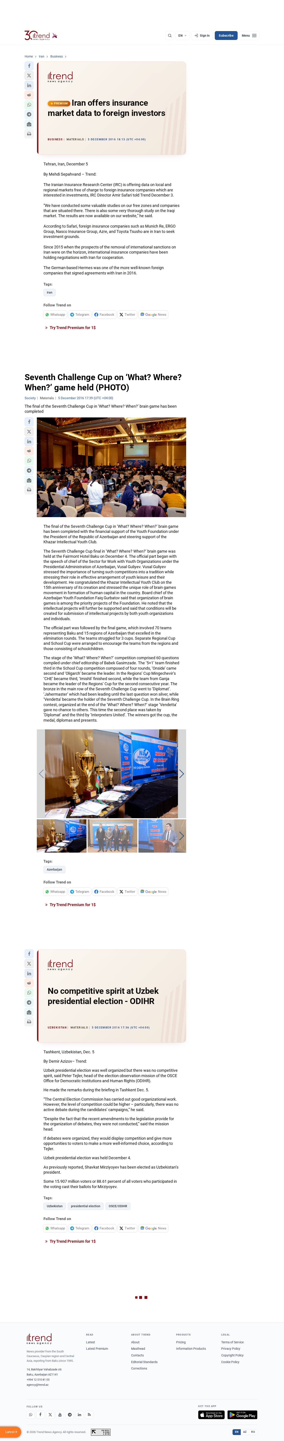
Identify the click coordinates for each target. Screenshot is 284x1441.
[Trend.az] (41, 35)
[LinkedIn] (79, 1415)
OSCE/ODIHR (118, 1206)
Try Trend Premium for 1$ (72, 327)
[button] (29, 66)
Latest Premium (97, 1348)
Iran (49, 292)
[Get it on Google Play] (242, 1414)
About (135, 1342)
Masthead (138, 1348)
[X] (50, 1415)
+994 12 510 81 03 (38, 1379)
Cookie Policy (230, 1362)
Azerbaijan (54, 869)
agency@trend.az (37, 1384)
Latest (90, 1342)
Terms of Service (232, 1342)
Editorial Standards (144, 1362)
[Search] (169, 35)
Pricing (181, 1342)
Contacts (137, 1355)
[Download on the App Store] (211, 1414)
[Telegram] (70, 1415)
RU (253, 1431)
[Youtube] (60, 1415)
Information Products (191, 1348)
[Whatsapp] (31, 1415)
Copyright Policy (232, 1355)
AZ (245, 1431)
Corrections (139, 1368)
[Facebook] (40, 1415)
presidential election (85, 1206)
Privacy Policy (230, 1348)
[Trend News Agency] (39, 1338)
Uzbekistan (55, 1206)
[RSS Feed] (89, 1415)
